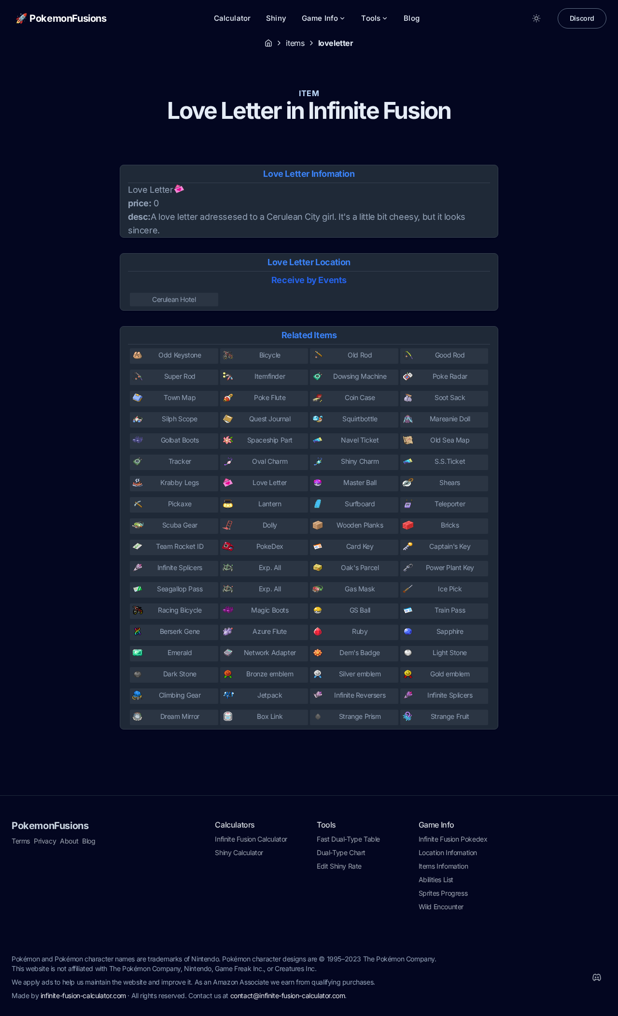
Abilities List (436, 879)
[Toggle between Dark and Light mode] (536, 18)
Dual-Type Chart (341, 852)
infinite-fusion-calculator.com (83, 995)
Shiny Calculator (239, 852)
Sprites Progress (443, 893)
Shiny (276, 18)
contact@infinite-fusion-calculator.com (287, 995)
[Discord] (596, 977)
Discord (582, 18)
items (295, 43)
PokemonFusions (50, 825)
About (69, 841)
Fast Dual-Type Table (348, 839)
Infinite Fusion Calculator (251, 839)
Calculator (232, 18)
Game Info (320, 18)
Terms (21, 841)
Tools (370, 18)
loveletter (335, 43)
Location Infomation (448, 852)
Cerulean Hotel (174, 299)
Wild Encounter (441, 906)
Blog (412, 18)
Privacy (45, 841)
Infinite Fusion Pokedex (453, 839)
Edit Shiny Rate (339, 866)
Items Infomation (443, 866)
